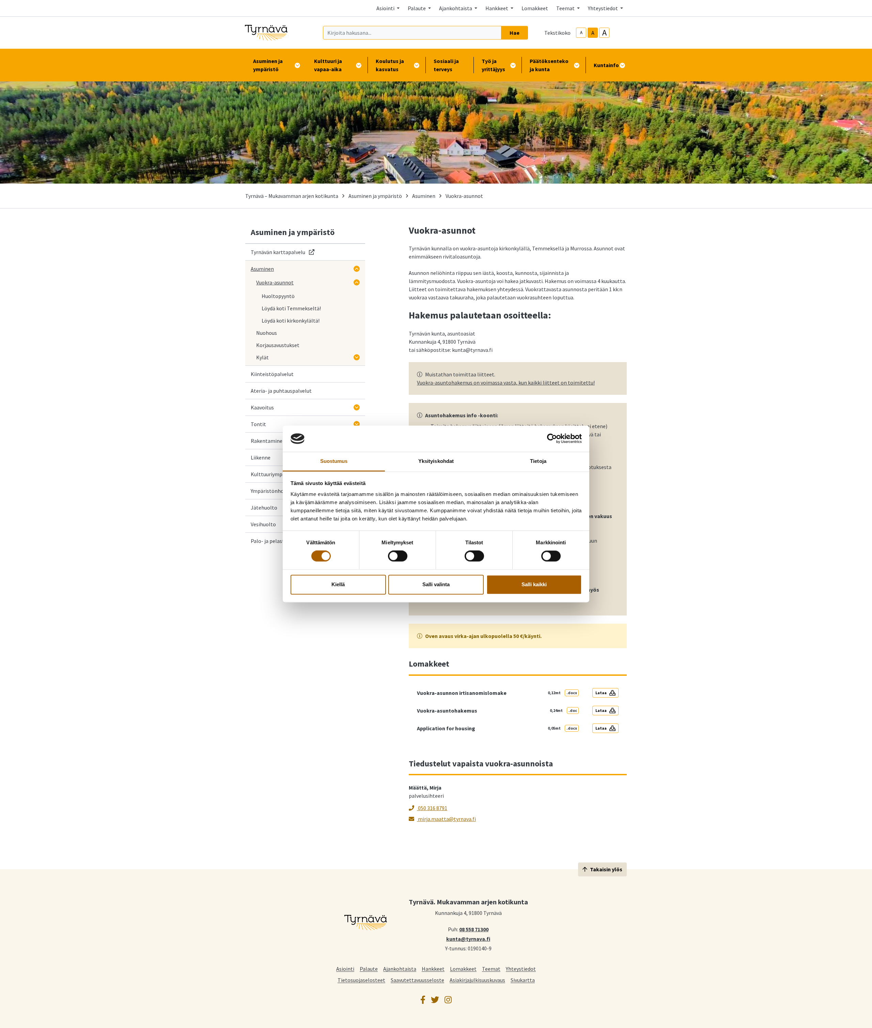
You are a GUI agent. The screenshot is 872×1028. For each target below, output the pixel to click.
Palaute (369, 968)
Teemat (491, 968)
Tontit (258, 424)
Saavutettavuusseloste (417, 980)
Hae (514, 32)
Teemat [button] (566, 8)
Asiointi (345, 968)
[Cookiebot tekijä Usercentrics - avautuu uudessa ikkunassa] (552, 439)
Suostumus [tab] (334, 461)
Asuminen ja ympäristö (375, 195)
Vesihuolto (263, 524)
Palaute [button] (417, 8)
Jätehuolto (264, 507)
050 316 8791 (432, 808)
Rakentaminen (268, 440)
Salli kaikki (534, 584)
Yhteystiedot (521, 968)
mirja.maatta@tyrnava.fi (446, 818)
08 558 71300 (473, 929)
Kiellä (338, 584)
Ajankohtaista (399, 968)
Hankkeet (433, 968)
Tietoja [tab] (538, 461)
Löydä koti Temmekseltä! (291, 308)
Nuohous (266, 332)
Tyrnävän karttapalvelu (282, 251)
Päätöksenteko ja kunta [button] (549, 65)
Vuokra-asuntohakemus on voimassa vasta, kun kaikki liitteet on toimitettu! (506, 382)
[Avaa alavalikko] (357, 269)
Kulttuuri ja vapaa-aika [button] (328, 65)
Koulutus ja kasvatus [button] (390, 65)
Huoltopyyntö (278, 296)
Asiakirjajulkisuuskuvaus (477, 980)
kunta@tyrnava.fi (468, 938)
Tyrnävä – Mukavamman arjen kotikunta (291, 195)
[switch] (397, 556)
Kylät (262, 357)
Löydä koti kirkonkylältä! (291, 320)
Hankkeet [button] (497, 8)
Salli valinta (436, 584)
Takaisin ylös (606, 869)
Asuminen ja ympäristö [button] (268, 65)
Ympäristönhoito (271, 490)
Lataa (601, 692)
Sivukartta (523, 980)
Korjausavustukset (277, 345)
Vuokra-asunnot (275, 282)
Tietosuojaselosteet (361, 980)
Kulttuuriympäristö (273, 474)
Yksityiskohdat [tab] (436, 461)
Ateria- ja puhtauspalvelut (281, 390)
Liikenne (260, 457)
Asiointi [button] (385, 8)
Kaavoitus (262, 407)
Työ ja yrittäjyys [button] (493, 65)
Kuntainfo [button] (606, 65)
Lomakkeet (534, 8)
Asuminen (423, 195)
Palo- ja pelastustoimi (276, 541)
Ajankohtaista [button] (456, 8)
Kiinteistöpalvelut (272, 374)
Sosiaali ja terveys (446, 65)
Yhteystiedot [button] (603, 8)
